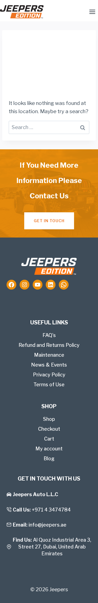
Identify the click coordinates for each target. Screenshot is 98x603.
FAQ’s (49, 335)
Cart (49, 439)
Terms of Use (49, 384)
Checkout (49, 429)
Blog (49, 458)
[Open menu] (92, 12)
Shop (49, 419)
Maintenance (49, 355)
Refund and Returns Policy (49, 345)
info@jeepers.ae (47, 525)
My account (49, 448)
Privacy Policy (49, 375)
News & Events (49, 365)
